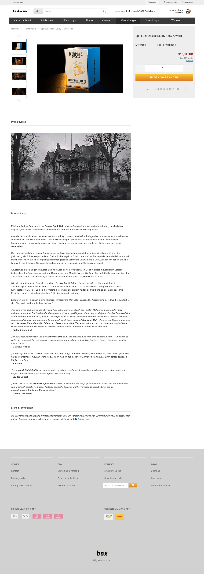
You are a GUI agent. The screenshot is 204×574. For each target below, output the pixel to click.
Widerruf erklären (66, 485)
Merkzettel (188, 2)
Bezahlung (26, 509)
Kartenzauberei (22, 20)
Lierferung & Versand (68, 471)
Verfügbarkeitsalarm (21, 485)
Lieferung (120, 509)
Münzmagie (69, 20)
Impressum (156, 478)
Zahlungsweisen (19, 478)
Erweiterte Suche (112, 471)
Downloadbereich (113, 478)
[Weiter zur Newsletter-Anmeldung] (133, 485)
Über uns (155, 471)
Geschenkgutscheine (68, 478)
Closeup (106, 20)
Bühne (89, 20)
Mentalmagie (128, 20)
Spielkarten (46, 20)
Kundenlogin (171, 2)
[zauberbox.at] (20, 11)
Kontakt (19, 2)
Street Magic (152, 20)
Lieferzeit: (140, 45)
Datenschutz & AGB (161, 485)
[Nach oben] (195, 569)
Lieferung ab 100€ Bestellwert (135, 11)
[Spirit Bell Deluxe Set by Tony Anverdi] (80, 68)
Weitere (175, 20)
